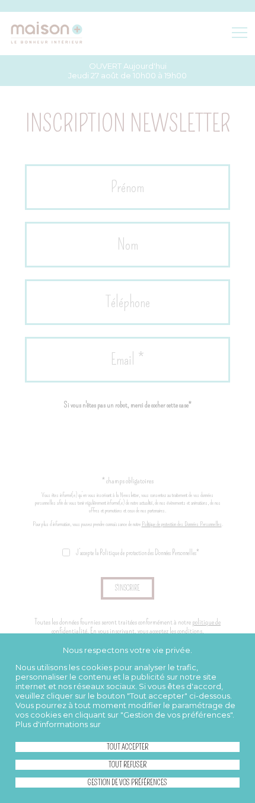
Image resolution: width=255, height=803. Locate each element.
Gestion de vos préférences (127, 782)
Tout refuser (127, 764)
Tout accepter (127, 747)
